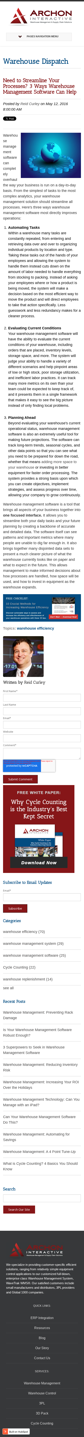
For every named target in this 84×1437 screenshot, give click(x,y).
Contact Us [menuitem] (42, 1358)
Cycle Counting (19, 967)
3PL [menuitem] (42, 1403)
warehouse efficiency (35, 628)
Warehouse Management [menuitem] (42, 1383)
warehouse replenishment (28, 979)
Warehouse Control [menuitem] (42, 1393)
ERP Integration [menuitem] (42, 1318)
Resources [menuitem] (42, 1328)
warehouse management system (33, 944)
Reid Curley (30, 104)
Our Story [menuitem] (42, 1348)
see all (8, 988)
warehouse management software (34, 955)
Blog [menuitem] (42, 1338)
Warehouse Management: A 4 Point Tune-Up (39, 1152)
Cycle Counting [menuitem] (42, 1423)
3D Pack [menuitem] (42, 1413)
